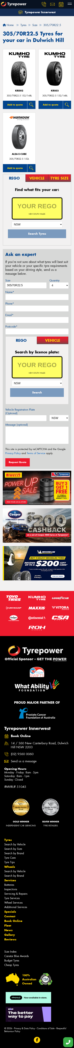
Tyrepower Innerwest (40, 12)
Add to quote (15, 104)
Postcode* (11, 326)
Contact (9, 916)
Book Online (13, 921)
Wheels (9, 867)
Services (10, 880)
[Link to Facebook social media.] (37, 1040)
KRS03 (55, 90)
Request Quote (17, 462)
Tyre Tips (9, 862)
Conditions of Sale (46, 1028)
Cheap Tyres (11, 965)
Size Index (10, 951)
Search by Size (13, 849)
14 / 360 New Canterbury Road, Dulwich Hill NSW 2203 (39, 745)
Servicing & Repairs (15, 894)
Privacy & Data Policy (24, 1028)
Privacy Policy (13, 453)
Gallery (9, 935)
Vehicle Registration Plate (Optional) (20, 411)
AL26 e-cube (19, 154)
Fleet (7, 925)
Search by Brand (14, 853)
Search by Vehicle (14, 844)
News (8, 930)
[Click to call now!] (43, 4)
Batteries (9, 885)
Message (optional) (16, 425)
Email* (9, 315)
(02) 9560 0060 (22, 754)
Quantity (54, 280)
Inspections (10, 889)
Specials (10, 912)
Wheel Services (13, 902)
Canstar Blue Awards (16, 956)
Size (7, 280)
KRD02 (19, 90)
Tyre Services (12, 898)
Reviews (10, 939)
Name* (9, 292)
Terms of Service (36, 453)
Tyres (8, 840)
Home (10, 25)
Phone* (9, 303)
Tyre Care (10, 858)
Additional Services (15, 907)
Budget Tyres (11, 960)
